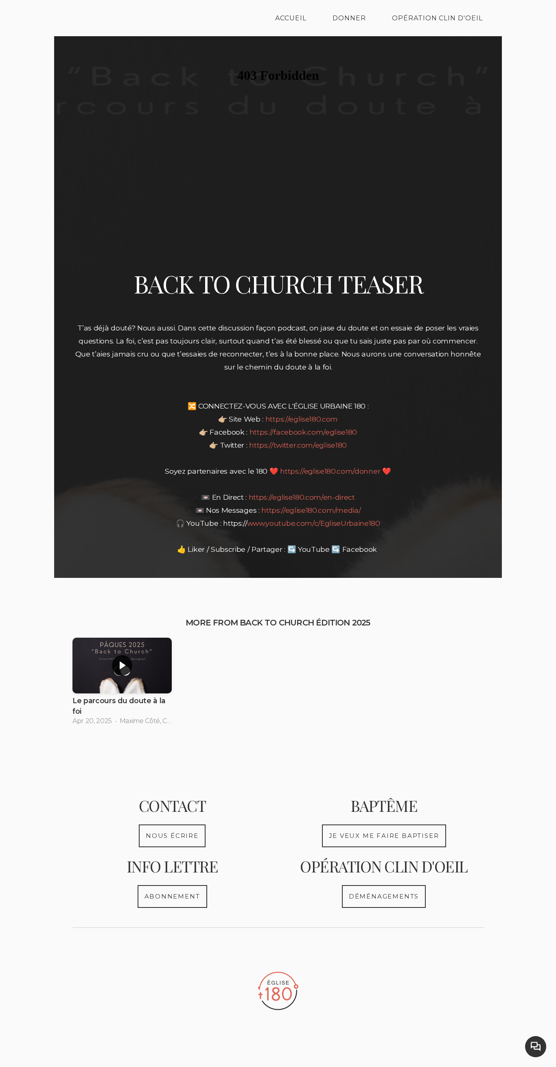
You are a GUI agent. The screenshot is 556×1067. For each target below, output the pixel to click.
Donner (349, 18)
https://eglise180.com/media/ (311, 510)
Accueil (290, 18)
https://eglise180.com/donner (330, 471)
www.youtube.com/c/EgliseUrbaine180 (313, 523)
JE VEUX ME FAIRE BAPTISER (384, 836)
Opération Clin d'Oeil (437, 18)
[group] (122, 684)
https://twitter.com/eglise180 (298, 445)
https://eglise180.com (301, 419)
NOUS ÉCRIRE (172, 836)
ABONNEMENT (172, 896)
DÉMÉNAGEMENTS (384, 896)
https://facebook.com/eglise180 (303, 432)
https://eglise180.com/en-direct (302, 497)
